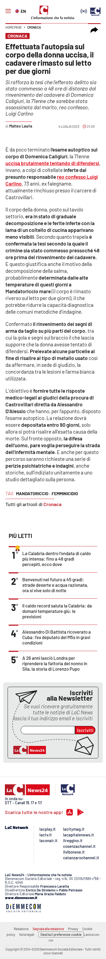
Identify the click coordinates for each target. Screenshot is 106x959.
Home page (13, 27)
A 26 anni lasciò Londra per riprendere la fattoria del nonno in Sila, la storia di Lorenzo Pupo (54, 663)
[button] (94, 30)
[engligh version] (18, 11)
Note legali (26, 934)
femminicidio (65, 493)
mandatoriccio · (33, 493)
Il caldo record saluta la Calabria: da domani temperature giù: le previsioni (57, 611)
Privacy (73, 929)
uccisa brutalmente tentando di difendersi (52, 163)
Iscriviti (85, 730)
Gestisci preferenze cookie (61, 934)
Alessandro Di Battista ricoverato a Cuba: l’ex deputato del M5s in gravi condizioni (56, 637)
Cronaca (34, 27)
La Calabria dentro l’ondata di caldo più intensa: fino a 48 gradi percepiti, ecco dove (56, 558)
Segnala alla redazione (48, 929)
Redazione (21, 929)
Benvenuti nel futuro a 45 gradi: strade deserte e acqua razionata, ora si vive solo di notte (55, 585)
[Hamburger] (8, 11)
